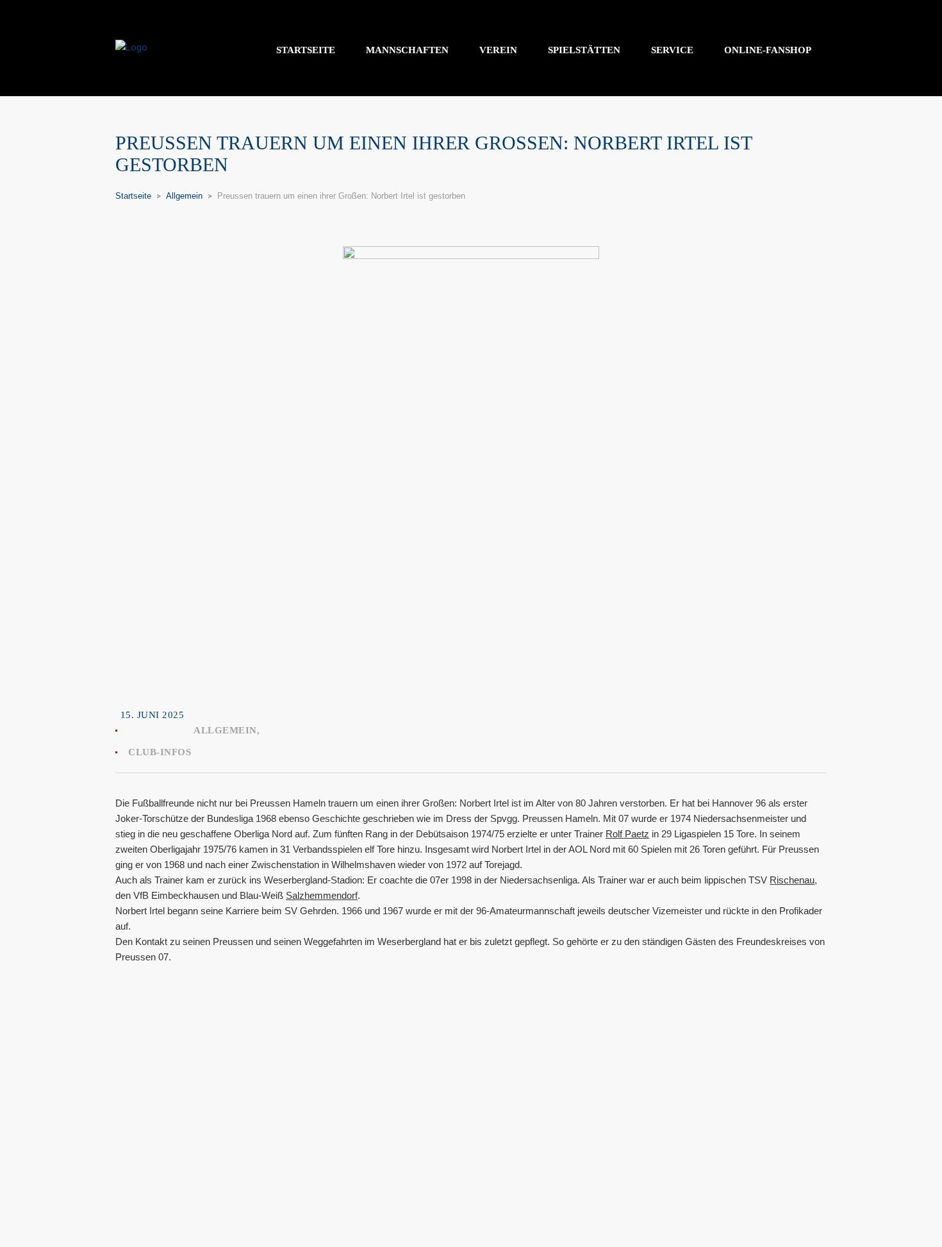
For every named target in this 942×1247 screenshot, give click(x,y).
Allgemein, (227, 730)
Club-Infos (159, 752)
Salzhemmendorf (322, 895)
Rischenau (792, 880)
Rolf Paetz (627, 833)
